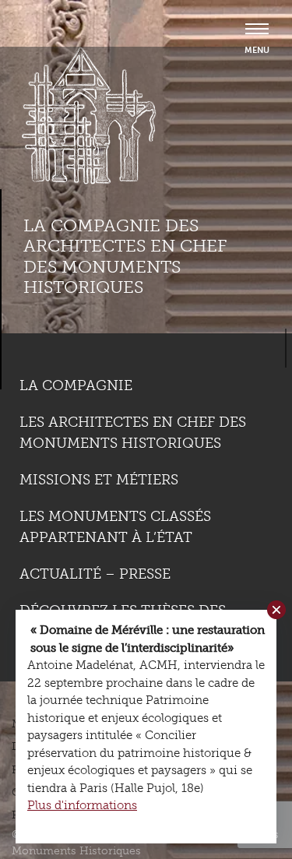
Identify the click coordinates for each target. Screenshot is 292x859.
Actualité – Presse (95, 574)
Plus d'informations (82, 805)
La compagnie (75, 385)
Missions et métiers (98, 479)
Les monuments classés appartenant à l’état (115, 527)
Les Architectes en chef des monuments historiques (132, 433)
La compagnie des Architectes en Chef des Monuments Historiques (125, 256)
